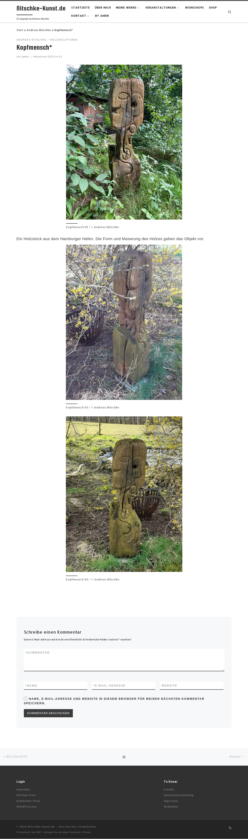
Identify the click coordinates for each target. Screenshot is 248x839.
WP (39, 832)
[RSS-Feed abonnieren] (230, 827)
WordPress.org (26, 806)
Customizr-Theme (80, 832)
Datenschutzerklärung (178, 795)
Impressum (171, 801)
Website (169, 685)
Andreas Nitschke (39, 30)
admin (25, 56)
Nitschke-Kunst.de (41, 826)
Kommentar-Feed (28, 801)
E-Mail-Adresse (109, 685)
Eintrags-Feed (25, 795)
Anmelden (23, 789)
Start (19, 30)
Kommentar (37, 652)
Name (31, 685)
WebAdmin (171, 806)
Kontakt (169, 789)
